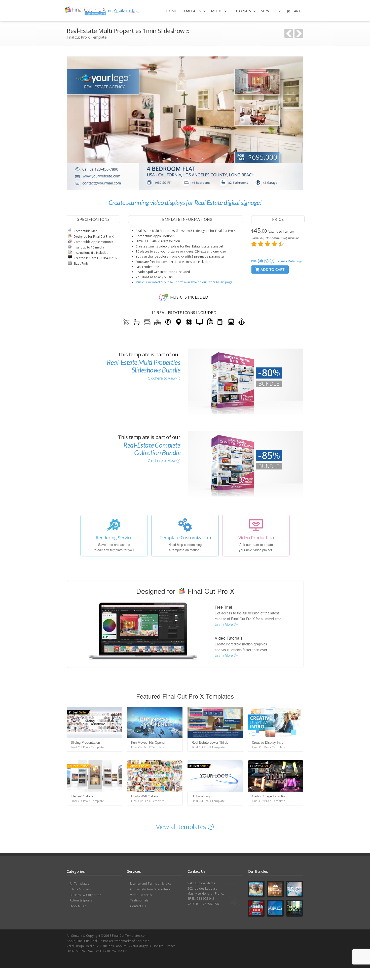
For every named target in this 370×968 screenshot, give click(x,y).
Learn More (224, 624)
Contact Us (138, 906)
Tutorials (241, 11)
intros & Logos (80, 889)
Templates (191, 11)
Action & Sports (81, 900)
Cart (296, 11)
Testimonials (139, 900)
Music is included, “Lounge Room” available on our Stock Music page (184, 282)
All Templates (79, 883)
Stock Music (78, 906)
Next (298, 33)
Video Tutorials (141, 895)
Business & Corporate (85, 895)
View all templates (182, 826)
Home (171, 11)
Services (269, 11)
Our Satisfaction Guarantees (150, 889)
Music (216, 11)
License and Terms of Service (150, 883)
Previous (288, 33)
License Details (288, 261)
